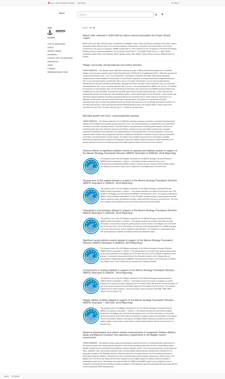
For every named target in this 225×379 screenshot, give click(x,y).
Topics (50, 47)
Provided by (52, 61)
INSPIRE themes (54, 51)
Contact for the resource (60, 58)
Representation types (57, 72)
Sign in (176, 3)
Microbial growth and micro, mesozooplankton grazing (111, 115)
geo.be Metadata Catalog (64, 3)
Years (50, 65)
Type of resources (56, 44)
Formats (51, 68)
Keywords (52, 54)
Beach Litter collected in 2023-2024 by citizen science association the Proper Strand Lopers (126, 37)
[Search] (156, 14)
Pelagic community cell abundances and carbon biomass (112, 64)
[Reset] (163, 14)
